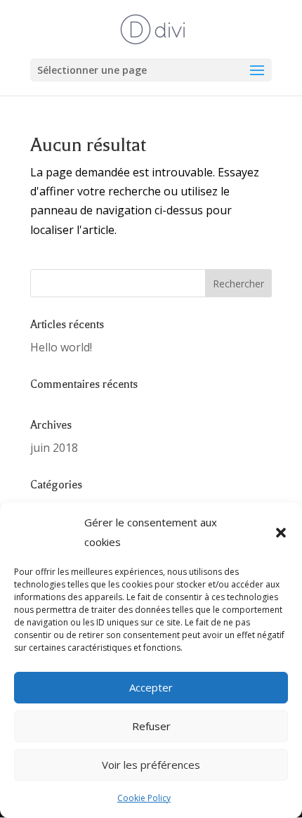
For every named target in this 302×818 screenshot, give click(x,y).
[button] (281, 533)
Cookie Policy (144, 798)
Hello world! (61, 347)
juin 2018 (54, 447)
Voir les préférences (151, 765)
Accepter (151, 687)
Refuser (151, 726)
